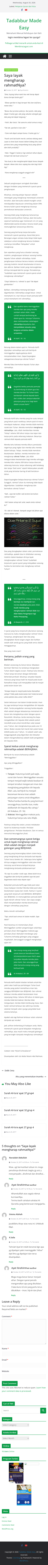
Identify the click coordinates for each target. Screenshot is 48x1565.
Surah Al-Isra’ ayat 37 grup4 (19, 1093)
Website (5, 1371)
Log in (4, 1517)
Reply (11, 1179)
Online (8, 1451)
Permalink (35, 1162)
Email (5, 1360)
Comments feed (8, 1525)
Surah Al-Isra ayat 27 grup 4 (19, 1127)
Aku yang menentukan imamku (29, 1076)
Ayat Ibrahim (24, 90)
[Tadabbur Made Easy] (4, 56)
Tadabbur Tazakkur (11, 70)
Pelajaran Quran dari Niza (25, 6)
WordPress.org (7, 1529)
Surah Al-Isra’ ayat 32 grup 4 (19, 1110)
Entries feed (6, 1521)
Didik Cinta (9, 1070)
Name (5, 1348)
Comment (7, 1316)
